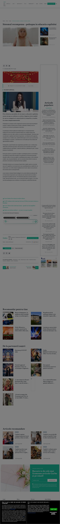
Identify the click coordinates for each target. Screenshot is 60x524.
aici (23, 516)
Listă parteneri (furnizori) (31, 512)
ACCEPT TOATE (54, 509)
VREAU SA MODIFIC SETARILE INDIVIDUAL (53, 513)
